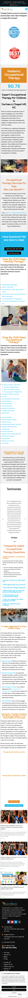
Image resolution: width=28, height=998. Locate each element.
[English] (19, 994)
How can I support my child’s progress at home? (12, 600)
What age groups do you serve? (14, 584)
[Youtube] (12, 922)
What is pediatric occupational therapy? (13, 557)
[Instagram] (19, 922)
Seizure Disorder (7, 431)
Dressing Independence (11, 387)
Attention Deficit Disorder (10, 394)
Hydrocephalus (7, 417)
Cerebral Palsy (7, 403)
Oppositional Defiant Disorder (11, 424)
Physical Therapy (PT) (8, 673)
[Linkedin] (15, 922)
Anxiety (4, 396)
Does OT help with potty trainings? (11, 604)
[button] (26, 9)
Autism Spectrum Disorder (10, 399)
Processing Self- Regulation (13, 392)
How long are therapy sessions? (14, 587)
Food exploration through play (12, 299)
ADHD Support (6, 701)
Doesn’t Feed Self (8, 287)
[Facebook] (8, 922)
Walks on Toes (6, 422)
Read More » (3, 838)
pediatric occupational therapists (15, 213)
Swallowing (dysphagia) (9, 285)
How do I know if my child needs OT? (13, 580)
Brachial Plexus (7, 401)
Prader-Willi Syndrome (9, 427)
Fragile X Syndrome (8, 411)
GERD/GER (5, 413)
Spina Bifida (6, 438)
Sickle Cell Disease (8, 436)
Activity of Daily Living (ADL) (11, 385)
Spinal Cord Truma (8, 441)
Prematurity (6, 429)
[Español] (21, 994)
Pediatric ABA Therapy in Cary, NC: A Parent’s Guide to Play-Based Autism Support (12, 827)
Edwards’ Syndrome (8, 408)
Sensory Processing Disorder (11, 434)
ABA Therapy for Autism (9, 687)
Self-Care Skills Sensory (11, 389)
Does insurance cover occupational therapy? (10, 595)
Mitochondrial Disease (9, 420)
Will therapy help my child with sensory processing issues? (13, 591)
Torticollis (5, 443)
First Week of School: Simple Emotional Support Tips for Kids (12, 888)
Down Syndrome (7, 406)
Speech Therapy (7, 661)
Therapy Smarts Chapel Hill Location (14, 775)
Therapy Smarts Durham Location (14, 752)
